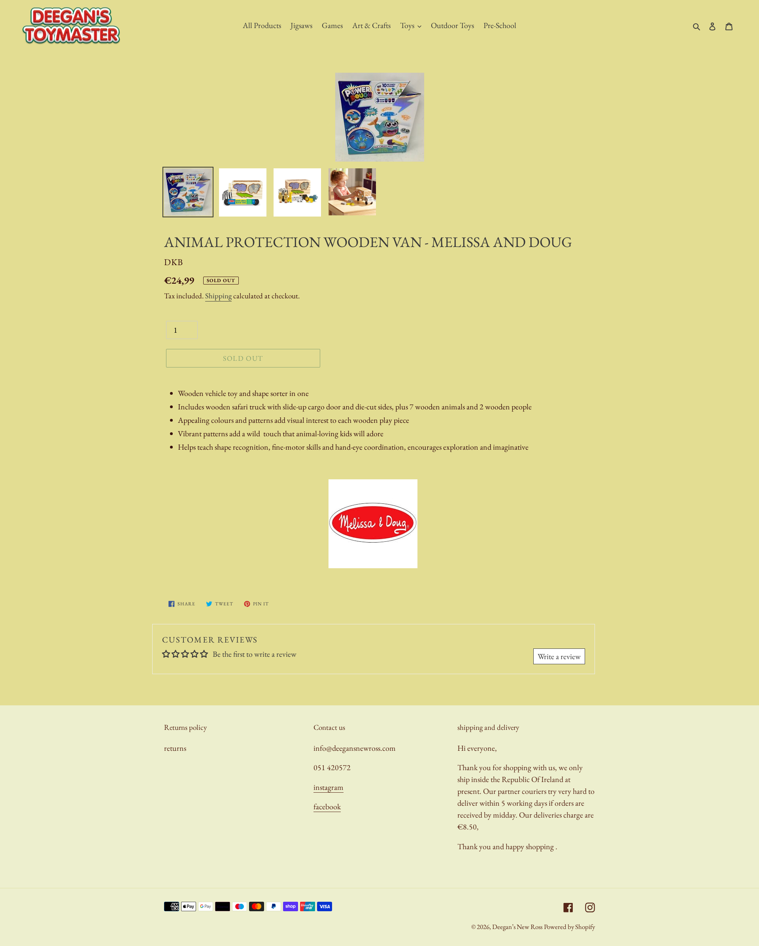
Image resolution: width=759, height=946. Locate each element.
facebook (327, 806)
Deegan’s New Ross (517, 926)
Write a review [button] (559, 656)
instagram (328, 787)
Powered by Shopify (569, 926)
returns (175, 748)
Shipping (218, 296)
